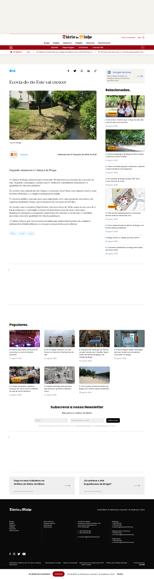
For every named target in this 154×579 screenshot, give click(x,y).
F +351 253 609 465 (84, 533)
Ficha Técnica (48, 521)
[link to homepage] (77, 37)
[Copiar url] (95, 71)
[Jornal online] (21, 38)
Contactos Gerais (84, 521)
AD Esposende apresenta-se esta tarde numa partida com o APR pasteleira (111, 52)
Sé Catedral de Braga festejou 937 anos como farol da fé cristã (124, 180)
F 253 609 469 (117, 525)
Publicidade (48, 527)
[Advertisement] (77, 17)
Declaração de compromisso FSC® (92, 563)
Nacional (90, 43)
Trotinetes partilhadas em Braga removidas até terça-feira (121, 249)
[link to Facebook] (10, 554)
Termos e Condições (70, 563)
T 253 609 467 (117, 523)
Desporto (67, 43)
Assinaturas (48, 525)
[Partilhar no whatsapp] (82, 71)
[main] (77, 281)
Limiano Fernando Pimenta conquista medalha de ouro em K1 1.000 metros (49, 52)
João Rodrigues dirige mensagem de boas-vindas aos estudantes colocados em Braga (129, 334)
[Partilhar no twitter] (75, 71)
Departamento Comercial (121, 531)
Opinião (54, 47)
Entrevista (83, 47)
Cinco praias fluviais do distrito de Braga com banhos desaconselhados (124, 226)
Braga (46, 43)
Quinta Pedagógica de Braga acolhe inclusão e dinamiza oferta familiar (122, 132)
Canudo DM (97, 47)
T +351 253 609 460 (84, 531)
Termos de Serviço (101, 426)
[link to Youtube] (24, 554)
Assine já (58, 574)
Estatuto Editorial (49, 523)
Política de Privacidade (83, 426)
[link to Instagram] (14, 554)
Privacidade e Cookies (53, 563)
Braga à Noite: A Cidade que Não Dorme (124, 237)
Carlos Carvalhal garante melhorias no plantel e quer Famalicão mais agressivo (124, 168)
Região (56, 43)
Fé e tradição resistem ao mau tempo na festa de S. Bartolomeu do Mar (59, 334)
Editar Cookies (86, 565)
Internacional (104, 43)
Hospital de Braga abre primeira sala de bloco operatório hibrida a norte (59, 371)
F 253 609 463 (117, 540)
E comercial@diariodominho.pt (89, 537)
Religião (79, 43)
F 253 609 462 (117, 533)
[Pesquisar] (143, 47)
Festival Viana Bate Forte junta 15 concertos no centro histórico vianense (24, 334)
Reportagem (68, 47)
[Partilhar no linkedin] (88, 71)
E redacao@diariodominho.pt (122, 527)
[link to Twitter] (18, 554)
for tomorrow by (139, 564)
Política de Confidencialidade (116, 563)
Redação (115, 521)
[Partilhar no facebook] (68, 71)
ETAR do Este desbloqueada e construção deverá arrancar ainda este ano (125, 191)
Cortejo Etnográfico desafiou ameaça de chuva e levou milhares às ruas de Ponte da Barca (22, 372)
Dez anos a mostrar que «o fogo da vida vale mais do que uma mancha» (124, 98)
